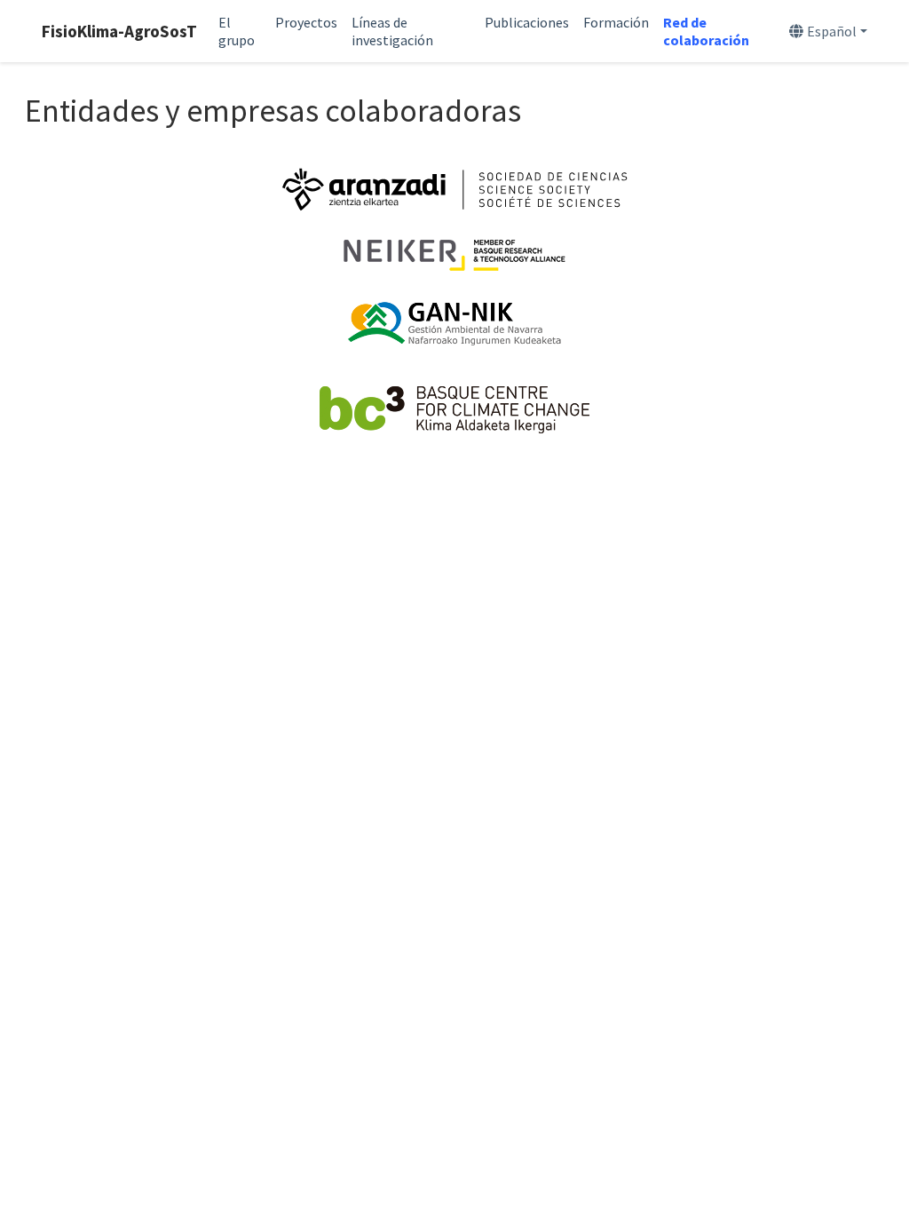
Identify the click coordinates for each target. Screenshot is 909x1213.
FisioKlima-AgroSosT (119, 31)
